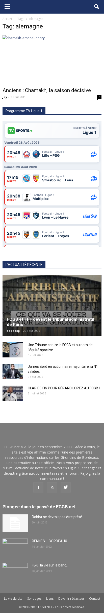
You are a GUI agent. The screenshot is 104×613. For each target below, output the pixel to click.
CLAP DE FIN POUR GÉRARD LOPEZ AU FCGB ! (64, 388)
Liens (50, 598)
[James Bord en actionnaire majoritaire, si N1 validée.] (13, 371)
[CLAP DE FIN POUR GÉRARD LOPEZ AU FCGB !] (13, 393)
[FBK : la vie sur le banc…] (15, 571)
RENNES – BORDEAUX (49, 541)
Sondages (34, 598)
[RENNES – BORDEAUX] (15, 547)
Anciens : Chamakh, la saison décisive (47, 90)
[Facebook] (38, 487)
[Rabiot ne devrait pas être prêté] (15, 523)
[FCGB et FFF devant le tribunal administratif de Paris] (52, 305)
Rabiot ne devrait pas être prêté (57, 517)
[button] (97, 7)
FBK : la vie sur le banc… (50, 565)
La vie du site (13, 598)
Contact (94, 598)
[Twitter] (66, 487)
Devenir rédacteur (71, 598)
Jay (5, 97)
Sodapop (13, 331)
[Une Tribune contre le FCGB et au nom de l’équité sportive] (13, 349)
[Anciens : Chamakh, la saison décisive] (52, 59)
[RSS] (52, 487)
